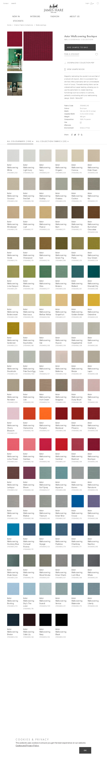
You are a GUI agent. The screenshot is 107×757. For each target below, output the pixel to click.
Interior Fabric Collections (23, 25)
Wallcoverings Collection (78, 39)
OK (85, 750)
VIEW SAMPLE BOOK (76, 69)
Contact (5, 3)
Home (9, 25)
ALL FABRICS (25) (51, 141)
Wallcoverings (41, 25)
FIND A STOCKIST (71, 54)
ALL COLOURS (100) (19, 141)
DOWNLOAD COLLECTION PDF (80, 62)
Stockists (18, 21)
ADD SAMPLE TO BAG (77, 47)
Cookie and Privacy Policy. (27, 745)
